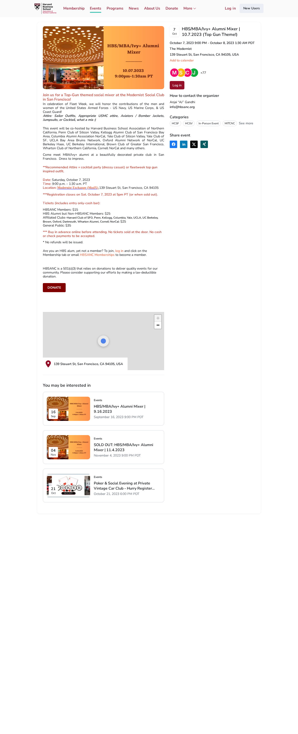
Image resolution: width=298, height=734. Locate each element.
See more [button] (246, 123)
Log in (230, 8)
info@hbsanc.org (182, 107)
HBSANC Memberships (97, 255)
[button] (157, 318)
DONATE (54, 287)
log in (119, 251)
